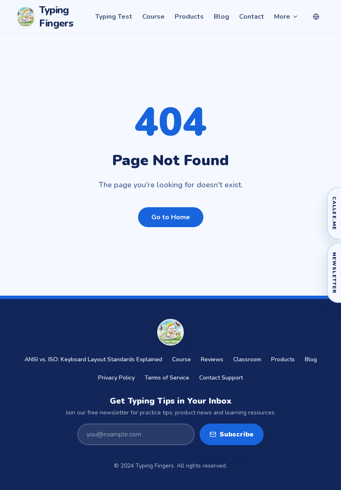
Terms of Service (167, 378)
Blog (221, 16)
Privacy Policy (116, 378)
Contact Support (221, 378)
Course (153, 16)
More (282, 16)
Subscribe (237, 434)
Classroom (247, 359)
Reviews (212, 359)
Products (189, 16)
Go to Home (170, 217)
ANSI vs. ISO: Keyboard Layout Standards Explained (93, 359)
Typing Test (113, 16)
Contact (251, 16)
